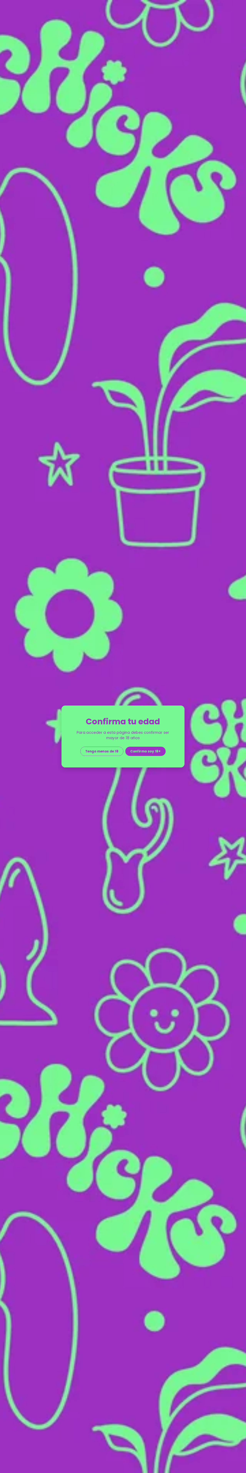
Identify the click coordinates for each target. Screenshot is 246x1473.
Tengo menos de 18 (101, 751)
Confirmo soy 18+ (145, 751)
